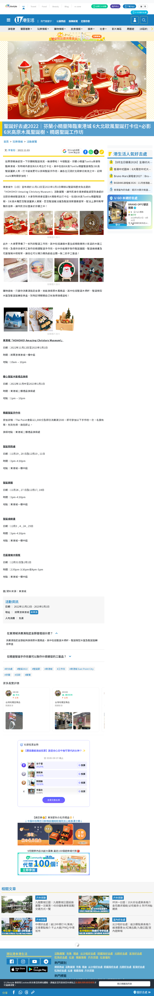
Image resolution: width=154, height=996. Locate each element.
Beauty (55, 6)
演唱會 (11, 29)
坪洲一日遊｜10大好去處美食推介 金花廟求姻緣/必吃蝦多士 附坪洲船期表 (132, 905)
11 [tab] (82, 36)
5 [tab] (82, 33)
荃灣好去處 (135, 953)
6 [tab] (85, 33)
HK (23, 6)
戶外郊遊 (41, 897)
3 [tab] (76, 33)
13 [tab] (74, 40)
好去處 (9, 668)
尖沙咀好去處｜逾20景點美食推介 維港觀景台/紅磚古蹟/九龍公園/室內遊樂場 (131, 927)
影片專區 (117, 29)
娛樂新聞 (73, 21)
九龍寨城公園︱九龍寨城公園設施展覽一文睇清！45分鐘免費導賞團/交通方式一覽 (55, 905)
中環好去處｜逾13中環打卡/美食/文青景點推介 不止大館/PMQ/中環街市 (54, 927)
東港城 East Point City (82, 668)
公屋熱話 (61, 21)
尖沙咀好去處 (88, 953)
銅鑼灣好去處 (105, 953)
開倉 (76, 953)
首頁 (6, 141)
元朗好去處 (121, 953)
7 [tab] (70, 36)
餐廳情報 (81, 957)
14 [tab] (77, 40)
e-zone (78, 6)
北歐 (18, 674)
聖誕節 (36, 668)
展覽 (28, 674)
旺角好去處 (60, 957)
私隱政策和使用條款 (84, 982)
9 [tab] (76, 36)
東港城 (49, 668)
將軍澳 (34, 612)
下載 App (131, 6)
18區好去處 (146, 29)
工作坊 (61, 668)
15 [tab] (80, 40)
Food (44, 6)
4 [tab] (79, 33)
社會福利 (105, 957)
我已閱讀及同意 (124, 983)
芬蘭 (8, 674)
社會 (71, 957)
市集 (69, 953)
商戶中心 (115, 6)
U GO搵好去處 (140, 12)
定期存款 (85, 21)
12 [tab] (85, 36)
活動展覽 (32, 141)
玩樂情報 (18, 141)
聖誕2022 (23, 668)
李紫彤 (11, 150)
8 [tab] (73, 36)
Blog (67, 6)
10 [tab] (79, 36)
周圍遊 (130, 29)
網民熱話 (59, 967)
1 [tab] (70, 33)
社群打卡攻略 (100, 6)
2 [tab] (73, 33)
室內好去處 (119, 919)
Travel (33, 6)
